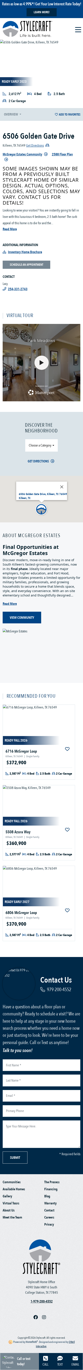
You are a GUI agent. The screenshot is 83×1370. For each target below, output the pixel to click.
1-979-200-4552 (42, 1301)
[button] (41, 509)
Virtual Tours (11, 1203)
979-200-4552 (59, 989)
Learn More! (42, 12)
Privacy (49, 1224)
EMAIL (75, 1364)
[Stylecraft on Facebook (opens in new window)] (37, 1317)
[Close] (61, 487)
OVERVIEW (11, 114)
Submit (15, 1157)
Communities (12, 1182)
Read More (10, 229)
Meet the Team (12, 1217)
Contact (49, 1210)
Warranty (50, 1203)
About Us (9, 1210)
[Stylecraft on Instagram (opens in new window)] (46, 1317)
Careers (49, 1217)
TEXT (60, 1364)
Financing (51, 1189)
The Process (52, 1182)
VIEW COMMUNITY (22, 617)
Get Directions (38, 461)
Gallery (7, 1196)
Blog (47, 1196)
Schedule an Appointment (26, 265)
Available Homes (14, 1189)
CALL (45, 1364)
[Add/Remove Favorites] (67, 749)
